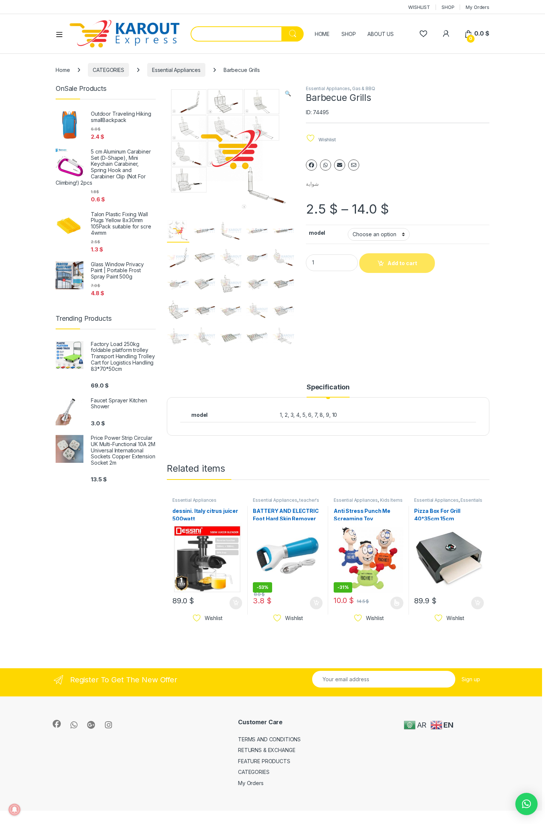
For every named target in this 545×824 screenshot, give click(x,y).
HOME (322, 34)
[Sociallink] (57, 724)
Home (63, 70)
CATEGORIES (108, 70)
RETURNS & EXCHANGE (266, 750)
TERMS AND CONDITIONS (269, 739)
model (317, 233)
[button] (288, 93)
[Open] (62, 34)
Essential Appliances (176, 70)
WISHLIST (419, 7)
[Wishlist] (423, 33)
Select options (394, 603)
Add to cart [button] (235, 603)
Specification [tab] (328, 387)
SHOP (448, 7)
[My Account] (446, 33)
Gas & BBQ (363, 88)
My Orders (477, 7)
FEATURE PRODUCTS (264, 761)
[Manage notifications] (14, 809)
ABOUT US (380, 34)
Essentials (471, 500)
